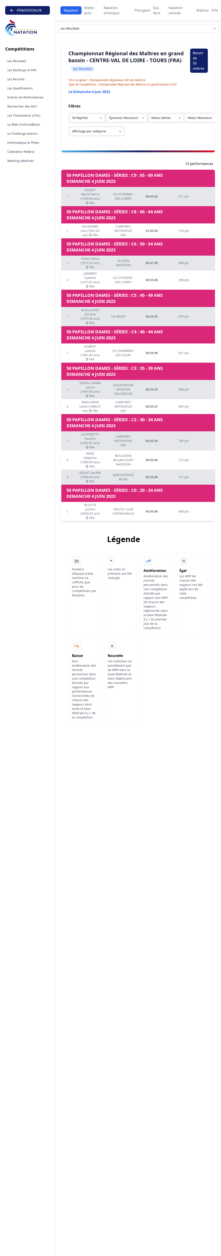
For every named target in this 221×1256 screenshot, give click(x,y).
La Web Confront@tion (23, 124)
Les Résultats (16, 61)
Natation (71, 10)
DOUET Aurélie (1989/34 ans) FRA (90, 477)
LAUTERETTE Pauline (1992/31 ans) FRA (90, 440)
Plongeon (142, 10)
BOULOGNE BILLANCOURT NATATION (123, 460)
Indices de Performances (25, 97)
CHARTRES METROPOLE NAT (123, 230)
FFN (215, 10)
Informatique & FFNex (23, 143)
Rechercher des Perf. (22, 106)
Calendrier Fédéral (20, 152)
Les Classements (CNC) (23, 115)
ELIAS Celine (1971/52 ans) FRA (90, 262)
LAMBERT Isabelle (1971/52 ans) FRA (90, 279)
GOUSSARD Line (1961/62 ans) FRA (90, 230)
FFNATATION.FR (29, 10)
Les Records (16, 79)
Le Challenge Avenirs (22, 133)
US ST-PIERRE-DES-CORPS (123, 196)
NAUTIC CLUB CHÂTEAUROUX (123, 511)
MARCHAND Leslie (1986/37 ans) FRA (90, 406)
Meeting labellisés (20, 161)
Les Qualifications (20, 88)
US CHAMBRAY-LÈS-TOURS (123, 353)
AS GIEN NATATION (123, 263)
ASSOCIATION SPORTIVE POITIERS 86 (123, 389)
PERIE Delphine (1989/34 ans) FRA (90, 459)
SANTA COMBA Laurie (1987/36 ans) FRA (90, 389)
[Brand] (27, 27)
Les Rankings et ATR (21, 70)
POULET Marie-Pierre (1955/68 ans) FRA (90, 196)
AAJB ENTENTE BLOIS (123, 477)
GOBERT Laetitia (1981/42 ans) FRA (90, 352)
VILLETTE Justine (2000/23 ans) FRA (90, 511)
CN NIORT (118, 316)
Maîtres (202, 10)
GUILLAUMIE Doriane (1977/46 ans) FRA (90, 316)
